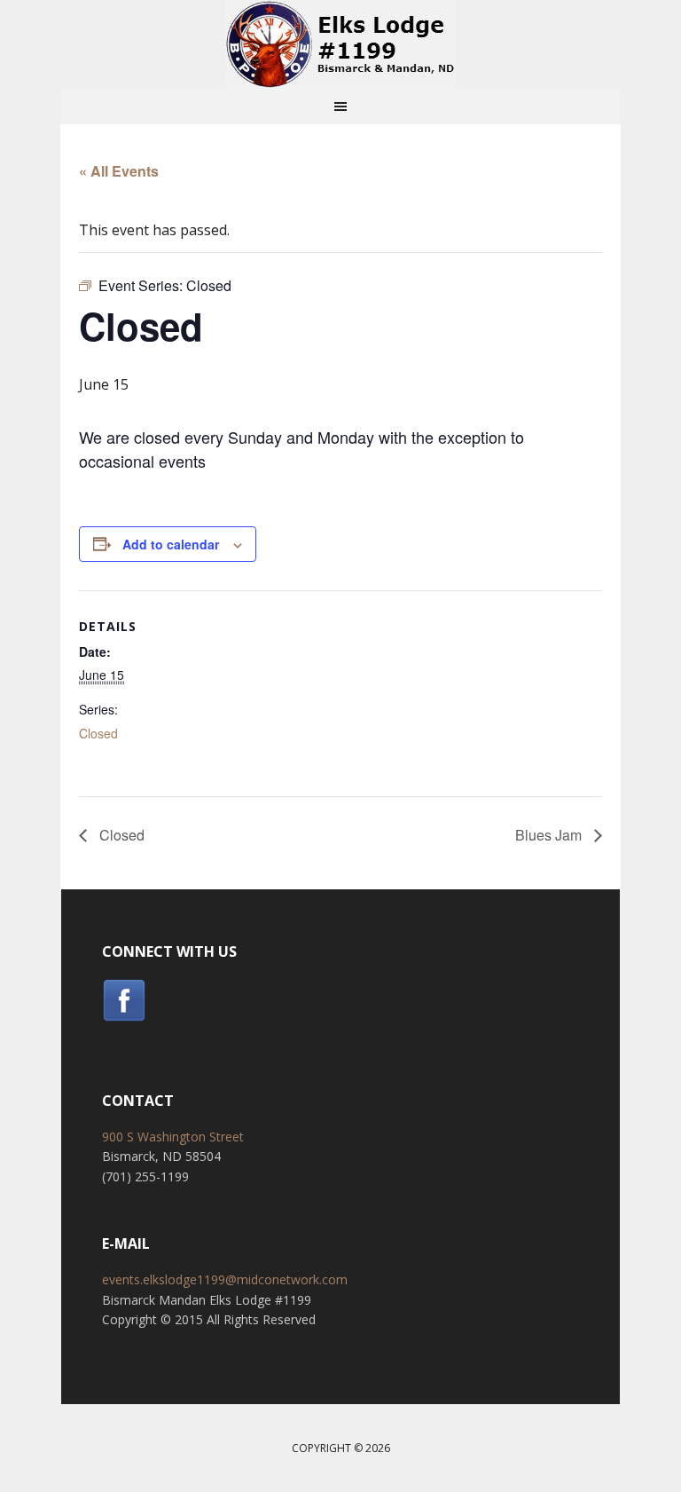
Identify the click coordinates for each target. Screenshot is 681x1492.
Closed (98, 733)
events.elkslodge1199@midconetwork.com (225, 1279)
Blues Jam (550, 835)
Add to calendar (170, 544)
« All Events (119, 171)
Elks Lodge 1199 (340, 44)
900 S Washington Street (173, 1136)
